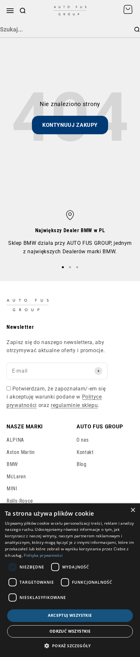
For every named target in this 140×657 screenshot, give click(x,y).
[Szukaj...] (136, 29)
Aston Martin (21, 452)
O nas (83, 440)
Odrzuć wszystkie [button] (70, 631)
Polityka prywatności (43, 555)
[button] (70, 646)
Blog (82, 464)
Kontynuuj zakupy (70, 125)
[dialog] (70, 580)
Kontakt (85, 452)
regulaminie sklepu (74, 405)
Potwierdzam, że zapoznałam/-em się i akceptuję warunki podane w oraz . (56, 397)
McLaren (16, 476)
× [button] (132, 510)
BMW (12, 464)
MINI (12, 488)
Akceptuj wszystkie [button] (70, 615)
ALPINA (15, 440)
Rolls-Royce (20, 501)
